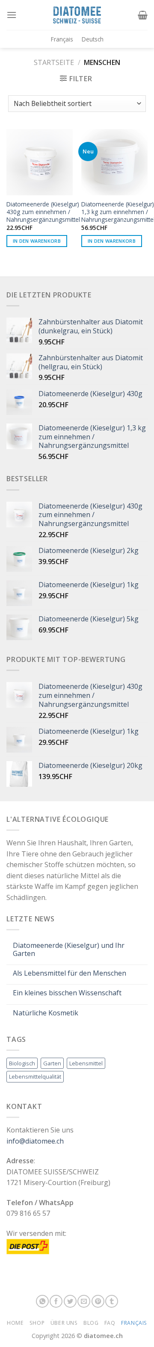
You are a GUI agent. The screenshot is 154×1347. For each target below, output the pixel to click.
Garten (52, 1063)
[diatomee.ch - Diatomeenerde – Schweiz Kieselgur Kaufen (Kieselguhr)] (77, 14)
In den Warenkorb (37, 241)
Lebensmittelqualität (35, 1076)
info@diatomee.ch (35, 1141)
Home (15, 1322)
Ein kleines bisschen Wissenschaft (67, 993)
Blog (90, 1322)
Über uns (64, 1322)
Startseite (54, 62)
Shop (37, 1322)
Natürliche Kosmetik (45, 1013)
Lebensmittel (86, 1063)
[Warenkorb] (143, 15)
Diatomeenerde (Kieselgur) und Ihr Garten (68, 949)
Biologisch (22, 1063)
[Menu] (11, 14)
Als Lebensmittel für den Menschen (69, 973)
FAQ (110, 1322)
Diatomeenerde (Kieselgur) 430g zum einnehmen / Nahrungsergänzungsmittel (43, 211)
